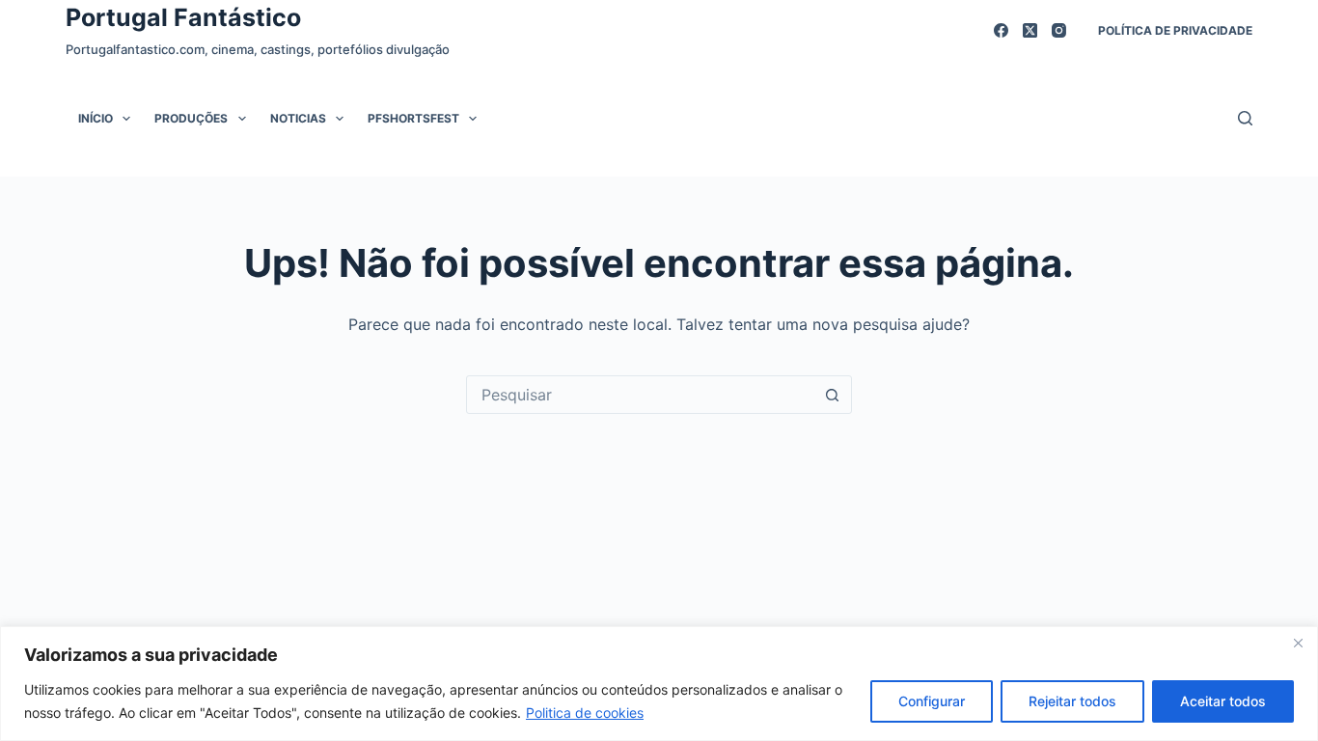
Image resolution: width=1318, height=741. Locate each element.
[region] (659, 683)
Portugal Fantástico (183, 17)
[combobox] (640, 394)
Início (95, 118)
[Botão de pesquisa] (832, 394)
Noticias (298, 118)
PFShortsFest (413, 118)
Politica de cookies (585, 712)
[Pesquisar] (1245, 118)
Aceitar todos (1223, 701)
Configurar (931, 701)
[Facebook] (1001, 30)
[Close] (1297, 642)
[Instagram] (1059, 30)
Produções (191, 118)
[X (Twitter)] (1030, 30)
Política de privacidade (1175, 30)
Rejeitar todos (1072, 701)
